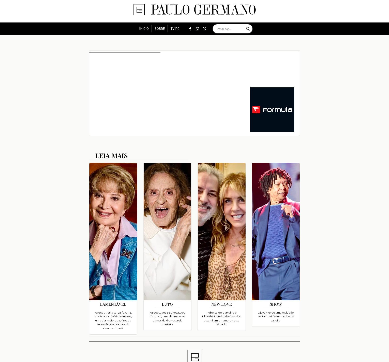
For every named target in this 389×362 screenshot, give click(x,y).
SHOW (276, 304)
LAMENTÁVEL (113, 304)
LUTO (167, 304)
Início (144, 29)
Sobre (160, 29)
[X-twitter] (204, 28)
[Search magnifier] (248, 29)
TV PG (175, 29)
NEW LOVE (221, 304)
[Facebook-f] (190, 28)
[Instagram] (197, 28)
